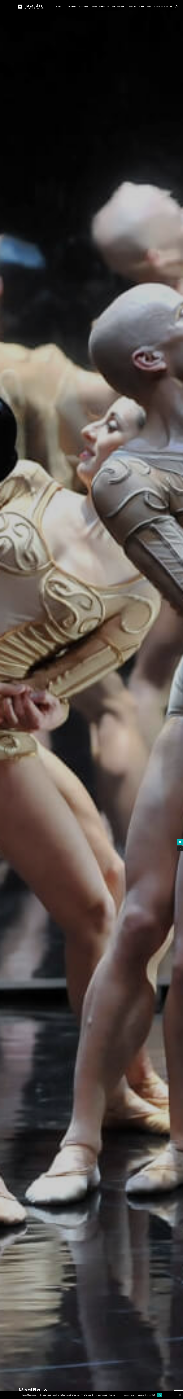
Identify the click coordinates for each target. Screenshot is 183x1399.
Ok (159, 1395)
